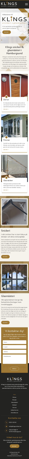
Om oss (14, 407)
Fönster (6, 140)
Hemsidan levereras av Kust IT (14, 455)
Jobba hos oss (14, 410)
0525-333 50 (12, 422)
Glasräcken (8, 181)
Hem (14, 394)
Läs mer (6, 32)
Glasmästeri (14, 402)
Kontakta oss (14, 412)
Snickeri (14, 405)
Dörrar (6, 100)
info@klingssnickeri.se (15, 426)
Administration (14, 454)
